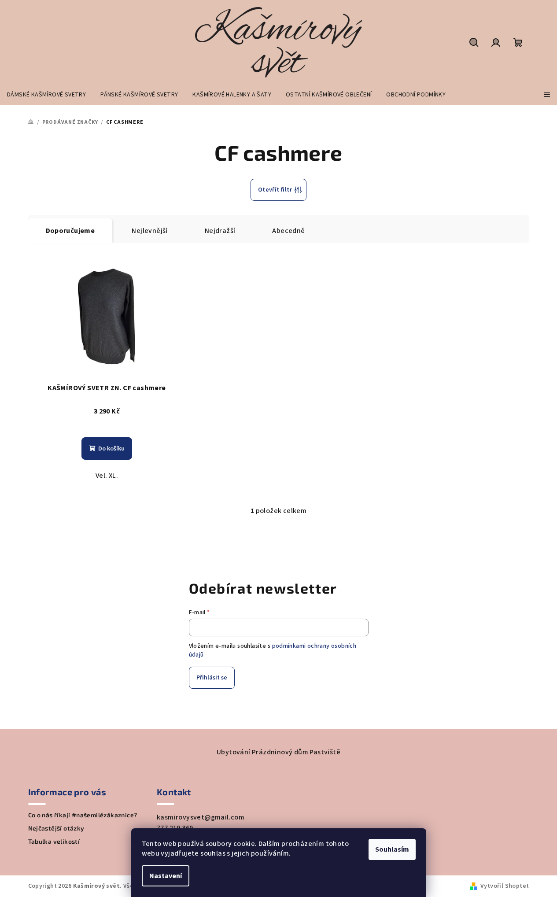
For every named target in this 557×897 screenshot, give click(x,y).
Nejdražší (220, 231)
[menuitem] (46, 95)
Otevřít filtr (275, 189)
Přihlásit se (211, 677)
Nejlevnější (149, 231)
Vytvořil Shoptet (504, 886)
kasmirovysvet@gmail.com (200, 817)
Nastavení (165, 876)
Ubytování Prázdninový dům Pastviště (278, 752)
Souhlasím (392, 849)
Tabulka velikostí (54, 841)
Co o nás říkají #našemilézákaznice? (82, 815)
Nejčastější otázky (56, 828)
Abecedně (288, 231)
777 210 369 (175, 828)
